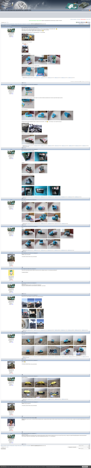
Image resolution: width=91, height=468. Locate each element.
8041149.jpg (36, 356)
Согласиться (84, 466)
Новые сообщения (73, 19)
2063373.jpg (69, 250)
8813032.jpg (29, 356)
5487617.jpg (24, 146)
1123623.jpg (42, 77)
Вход (30, 10)
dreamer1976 (11, 417)
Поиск (87, 19)
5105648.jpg (63, 223)
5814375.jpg (43, 356)
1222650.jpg (50, 399)
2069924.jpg (84, 356)
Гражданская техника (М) (26, 23)
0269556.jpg (49, 77)
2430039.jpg (63, 250)
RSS (89, 19)
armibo (11, 27)
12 (37, 376)
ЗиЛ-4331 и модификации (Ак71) (36, 23)
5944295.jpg (29, 77)
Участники (78, 19)
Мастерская (20, 23)
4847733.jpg (50, 356)
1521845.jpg (56, 250)
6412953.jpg (49, 223)
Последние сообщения (11, 10)
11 (37, 360)
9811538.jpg (29, 399)
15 (36, 433)
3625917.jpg (63, 399)
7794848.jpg (84, 145)
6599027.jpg (63, 145)
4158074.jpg (70, 77)
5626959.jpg (24, 357)
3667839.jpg (56, 356)
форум (6, 10)
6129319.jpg (63, 356)
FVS (11, 268)
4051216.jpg (43, 399)
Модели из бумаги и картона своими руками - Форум (9, 23)
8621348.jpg (36, 77)
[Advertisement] (45, 15)
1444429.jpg (29, 223)
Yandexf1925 (11, 360)
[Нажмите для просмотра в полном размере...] (28, 40)
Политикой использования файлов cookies (53, 466)
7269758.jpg (70, 356)
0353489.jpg (36, 145)
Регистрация (26, 10)
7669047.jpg (36, 399)
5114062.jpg (77, 356)
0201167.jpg (56, 223)
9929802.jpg (63, 77)
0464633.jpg (49, 250)
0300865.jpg (70, 145)
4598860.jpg (35, 250)
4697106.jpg (56, 145)
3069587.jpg (43, 223)
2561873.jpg (29, 145)
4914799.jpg (36, 223)
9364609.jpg (50, 145)
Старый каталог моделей (19, 10)
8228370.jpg (56, 399)
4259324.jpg (29, 250)
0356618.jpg (56, 77)
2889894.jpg (43, 145)
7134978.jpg (42, 250)
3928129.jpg (77, 145)
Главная (2, 10)
